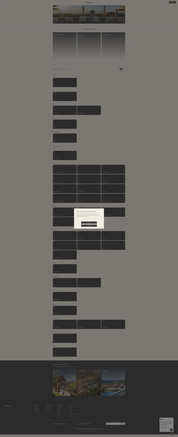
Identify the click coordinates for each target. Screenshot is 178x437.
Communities (60, 414)
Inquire (172, 2)
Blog (58, 412)
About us (71, 406)
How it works (48, 406)
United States (36, 410)
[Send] (171, 430)
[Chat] (172, 433)
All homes (36, 406)
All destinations (36, 408)
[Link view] (123, 69)
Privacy (71, 414)
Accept (89, 222)
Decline (89, 225)
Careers (71, 408)
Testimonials (60, 406)
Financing (47, 408)
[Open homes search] (166, 2)
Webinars (59, 410)
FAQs (59, 408)
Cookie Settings (75, 414)
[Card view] (121, 69)
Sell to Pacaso (48, 410)
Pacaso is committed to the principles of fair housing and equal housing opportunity (89, 429)
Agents (71, 410)
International (36, 412)
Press (70, 412)
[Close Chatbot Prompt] (172, 418)
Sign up (122, 423)
